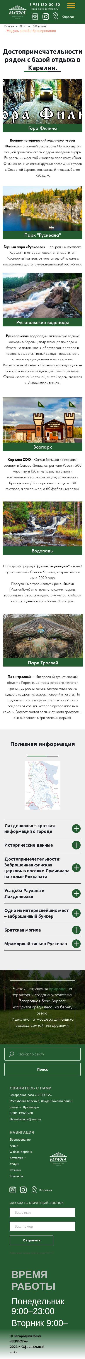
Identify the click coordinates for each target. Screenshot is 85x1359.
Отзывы (15, 1170)
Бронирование (20, 1139)
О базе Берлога (21, 1151)
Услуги (14, 1164)
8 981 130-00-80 (44, 4)
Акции (14, 1145)
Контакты (16, 1176)
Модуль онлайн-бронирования (31, 31)
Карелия (45, 1190)
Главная (9, 26)
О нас (23, 26)
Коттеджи (16, 1158)
